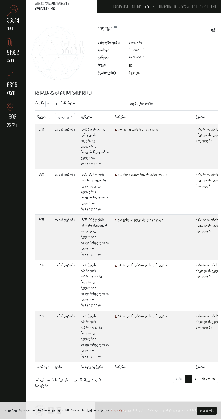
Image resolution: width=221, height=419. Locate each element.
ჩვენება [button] (134, 73)
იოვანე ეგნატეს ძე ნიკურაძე (139, 130)
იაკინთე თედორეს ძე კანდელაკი (142, 175)
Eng (213, 6)
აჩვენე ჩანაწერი (55, 103)
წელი (41, 117)
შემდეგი (208, 379)
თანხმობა (207, 411)
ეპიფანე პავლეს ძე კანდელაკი (140, 220)
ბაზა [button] (148, 6)
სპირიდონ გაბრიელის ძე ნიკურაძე (144, 265)
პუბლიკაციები (188, 6)
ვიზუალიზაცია (167, 6)
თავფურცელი (120, 6)
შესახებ (136, 6)
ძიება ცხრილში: (141, 104)
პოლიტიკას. (120, 411)
